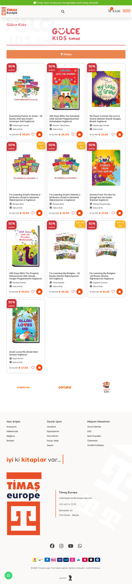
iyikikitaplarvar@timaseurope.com (75, 498)
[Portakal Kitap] (65, 387)
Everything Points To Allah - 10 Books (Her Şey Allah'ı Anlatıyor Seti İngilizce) (25, 118)
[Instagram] (61, 546)
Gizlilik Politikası (93, 568)
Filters (67, 54)
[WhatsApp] (80, 546)
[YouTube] (71, 546)
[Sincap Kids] (106, 387)
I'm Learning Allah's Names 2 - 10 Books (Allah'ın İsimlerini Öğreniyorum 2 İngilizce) (25, 197)
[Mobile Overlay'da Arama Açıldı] (63, 11)
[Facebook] (52, 546)
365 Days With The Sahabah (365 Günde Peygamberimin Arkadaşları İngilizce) (64, 118)
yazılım (63, 578)
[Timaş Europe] (24, 503)
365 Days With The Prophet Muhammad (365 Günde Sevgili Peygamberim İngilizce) (25, 275)
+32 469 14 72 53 (67, 504)
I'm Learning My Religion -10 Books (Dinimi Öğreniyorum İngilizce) (103, 275)
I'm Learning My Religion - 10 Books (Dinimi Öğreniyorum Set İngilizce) (64, 275)
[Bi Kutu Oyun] (23, 387)
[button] (39, 134)
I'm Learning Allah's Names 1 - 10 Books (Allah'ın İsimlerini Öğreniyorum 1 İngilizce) (65, 197)
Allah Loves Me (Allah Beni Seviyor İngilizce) (23, 353)
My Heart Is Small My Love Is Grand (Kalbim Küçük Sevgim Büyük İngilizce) (105, 118)
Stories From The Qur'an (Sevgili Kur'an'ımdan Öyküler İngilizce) (103, 197)
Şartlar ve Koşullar (77, 568)
